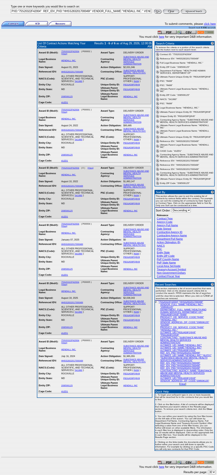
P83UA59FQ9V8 (131, 84)
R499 (136, 81)
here (161, 36)
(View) (64, 54)
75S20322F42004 (70, 51)
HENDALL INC (130, 96)
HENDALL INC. (68, 60)
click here (210, 23)
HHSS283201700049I (72, 72)
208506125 (67, 96)
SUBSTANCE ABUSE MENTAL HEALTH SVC (134, 71)
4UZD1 (64, 102)
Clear (182, 384)
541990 (78, 81)
